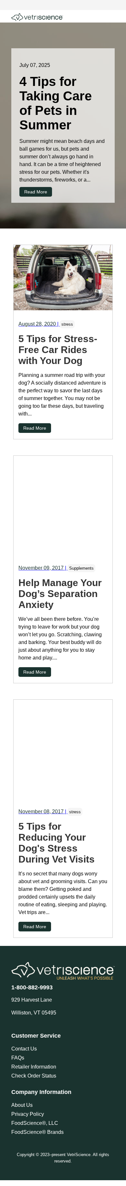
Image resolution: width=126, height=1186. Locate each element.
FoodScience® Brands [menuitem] (37, 1132)
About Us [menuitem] (22, 1105)
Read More (35, 191)
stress (67, 324)
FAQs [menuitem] (17, 1057)
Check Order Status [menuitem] (33, 1076)
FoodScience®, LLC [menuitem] (34, 1123)
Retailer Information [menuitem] (33, 1066)
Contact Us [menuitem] (24, 1048)
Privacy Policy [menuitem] (27, 1114)
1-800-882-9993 (32, 987)
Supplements (81, 568)
